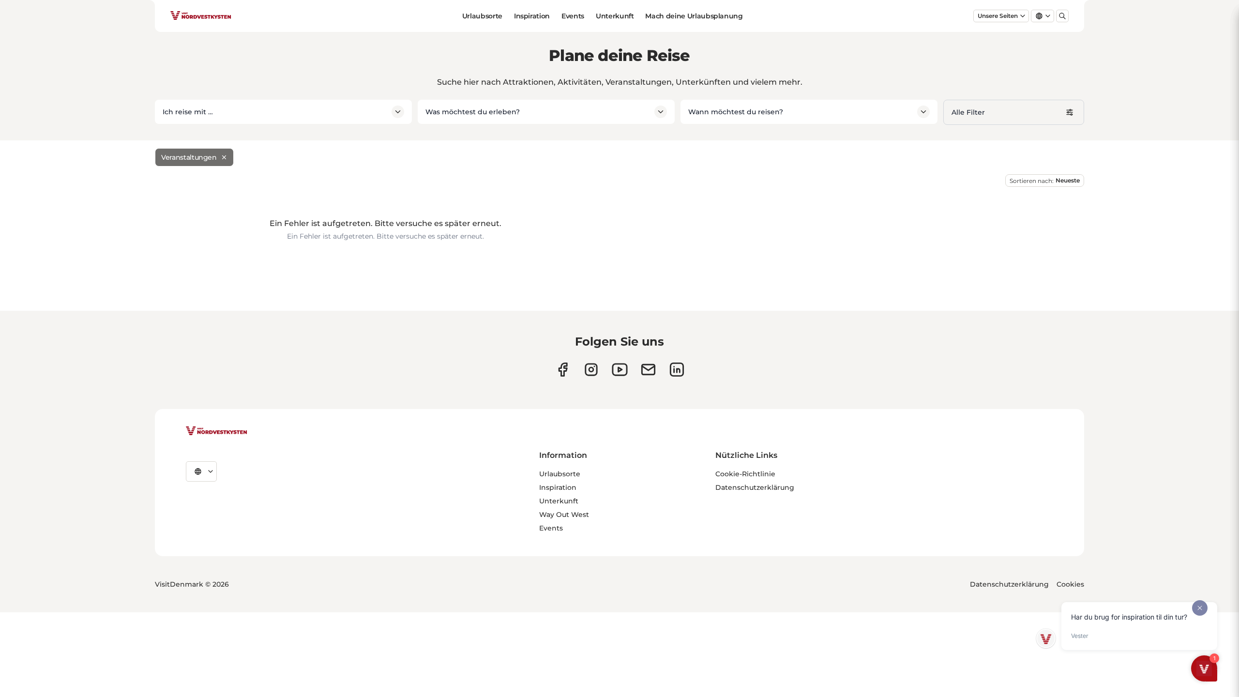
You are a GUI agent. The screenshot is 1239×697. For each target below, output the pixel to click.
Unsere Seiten (998, 15)
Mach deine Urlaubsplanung (693, 16)
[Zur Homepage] (200, 16)
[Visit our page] (562, 369)
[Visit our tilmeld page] (648, 369)
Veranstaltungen (189, 157)
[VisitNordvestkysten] (216, 431)
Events (572, 16)
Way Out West (564, 514)
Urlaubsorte (482, 16)
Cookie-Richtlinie (745, 474)
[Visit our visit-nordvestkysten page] (676, 369)
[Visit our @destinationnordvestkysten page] (619, 369)
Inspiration (532, 16)
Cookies (1070, 584)
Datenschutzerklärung (754, 487)
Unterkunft (615, 16)
